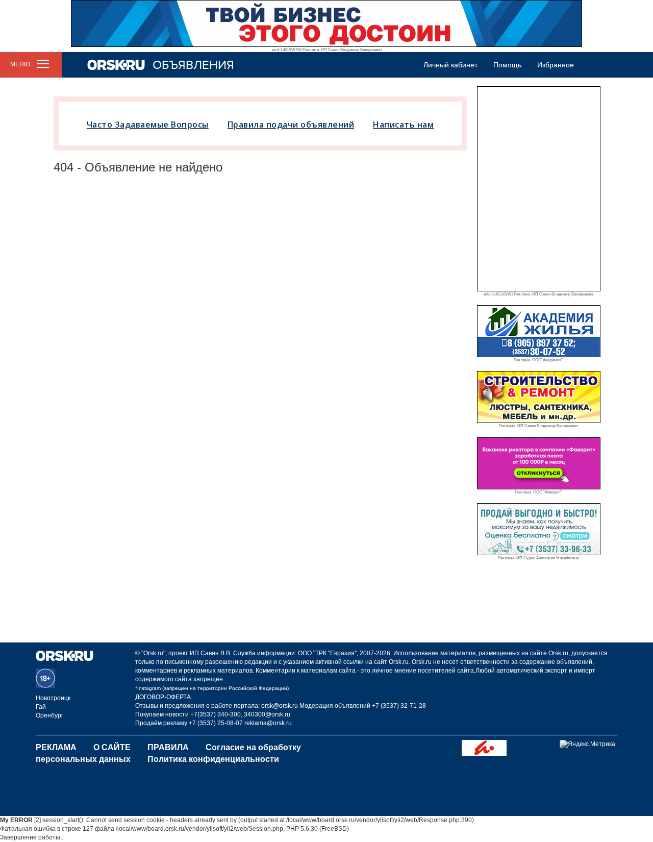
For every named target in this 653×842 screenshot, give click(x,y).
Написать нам (403, 124)
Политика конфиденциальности (213, 759)
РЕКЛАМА (56, 747)
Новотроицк (53, 698)
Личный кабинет (450, 65)
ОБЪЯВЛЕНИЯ (193, 65)
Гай (41, 706)
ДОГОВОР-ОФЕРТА (163, 697)
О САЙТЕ (112, 747)
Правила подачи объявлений (291, 124)
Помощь (507, 65)
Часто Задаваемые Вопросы (148, 124)
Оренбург (49, 715)
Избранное (555, 65)
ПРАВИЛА (168, 747)
